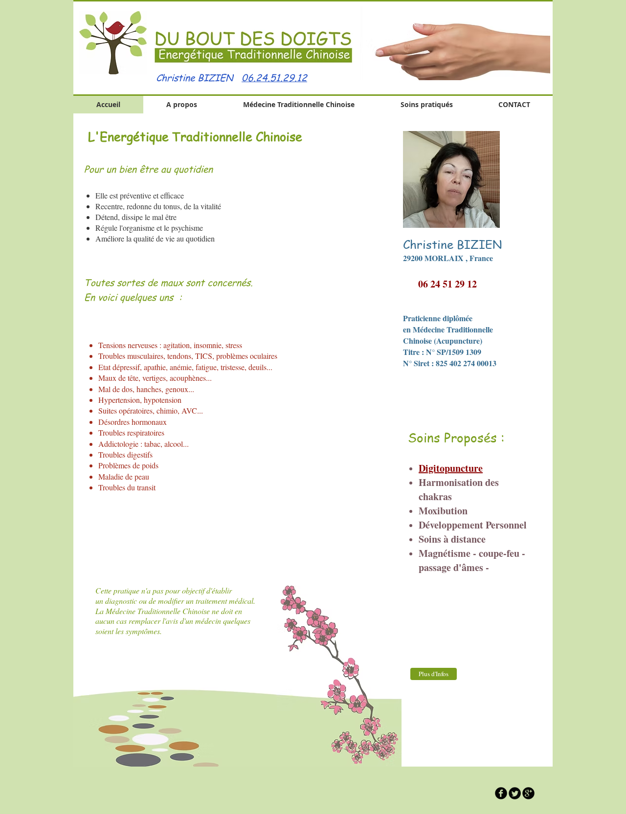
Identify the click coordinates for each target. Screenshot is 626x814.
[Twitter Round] (515, 793)
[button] (453, 43)
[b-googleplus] (528, 793)
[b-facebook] (501, 793)
